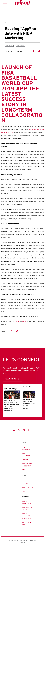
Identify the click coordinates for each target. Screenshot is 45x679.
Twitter (39, 51)
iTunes (24, 321)
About (24, 480)
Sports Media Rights (27, 509)
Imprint (24, 491)
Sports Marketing (9, 45)
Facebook (33, 51)
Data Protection (26, 449)
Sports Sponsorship (26, 502)
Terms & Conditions (26, 455)
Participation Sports (27, 523)
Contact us (26, 484)
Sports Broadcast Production (26, 516)
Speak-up (25, 470)
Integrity (25, 460)
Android (17, 321)
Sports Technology (20, 45)
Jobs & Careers (28, 487)
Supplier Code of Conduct (27, 465)
